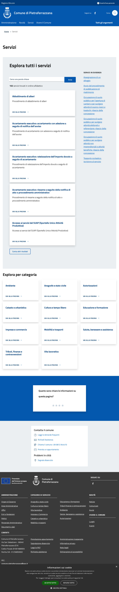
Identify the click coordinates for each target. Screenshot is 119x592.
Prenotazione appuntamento (42, 539)
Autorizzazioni (65, 518)
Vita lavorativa (36, 510)
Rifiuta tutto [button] (68, 583)
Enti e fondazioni (8, 514)
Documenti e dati (8, 526)
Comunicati (93, 506)
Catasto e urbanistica (39, 518)
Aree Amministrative (9, 506)
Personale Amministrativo (11, 522)
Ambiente (64, 510)
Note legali (64, 547)
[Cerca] (115, 13)
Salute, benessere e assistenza (72, 514)
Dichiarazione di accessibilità (71, 551)
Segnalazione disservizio (40, 543)
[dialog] (59, 578)
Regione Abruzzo (8, 3)
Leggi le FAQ (35, 547)
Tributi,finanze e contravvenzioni (73, 505)
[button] (59, 588)
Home (6, 31)
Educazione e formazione (70, 501)
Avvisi (91, 510)
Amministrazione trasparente (71, 539)
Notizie (92, 501)
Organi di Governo (8, 501)
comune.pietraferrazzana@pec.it (14, 563)
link (82, 578)
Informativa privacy (67, 543)
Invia (70, 79)
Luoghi (92, 521)
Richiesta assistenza (39, 551)
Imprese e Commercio (39, 514)
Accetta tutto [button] (50, 583)
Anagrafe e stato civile (39, 501)
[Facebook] (94, 12)
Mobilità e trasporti (38, 522)
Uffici (3, 510)
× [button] (116, 567)
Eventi (91, 525)
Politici (4, 518)
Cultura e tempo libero (39, 506)
